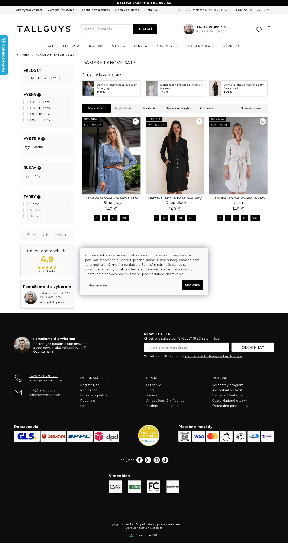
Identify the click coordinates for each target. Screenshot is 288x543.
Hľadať (145, 29)
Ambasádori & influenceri (166, 401)
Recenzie (88, 401)
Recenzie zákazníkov (95, 10)
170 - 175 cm (49, 102)
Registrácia (221, 10)
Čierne (49, 204)
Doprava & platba (127, 10)
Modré (49, 210)
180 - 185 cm (49, 114)
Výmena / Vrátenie (61, 10)
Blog (150, 390)
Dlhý (51, 176)
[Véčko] (27, 147)
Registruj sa (89, 385)
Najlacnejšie (124, 108)
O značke (151, 10)
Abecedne (207, 108)
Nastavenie (97, 285)
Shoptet (141, 535)
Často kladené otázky (229, 401)
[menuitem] (62, 46)
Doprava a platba (93, 395)
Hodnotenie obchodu (163, 406)
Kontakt (86, 406)
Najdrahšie (149, 108)
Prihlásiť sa (89, 390)
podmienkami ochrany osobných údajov (214, 356)
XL (46, 78)
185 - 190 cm (49, 120)
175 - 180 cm (49, 108)
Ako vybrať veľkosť (29, 10)
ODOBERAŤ (253, 348)
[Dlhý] (27, 176)
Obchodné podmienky (230, 406)
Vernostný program (228, 385)
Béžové (49, 216)
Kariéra (151, 395)
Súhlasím (192, 285)
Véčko (51, 147)
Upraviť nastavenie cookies (144, 527)
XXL (55, 78)
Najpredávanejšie (178, 108)
